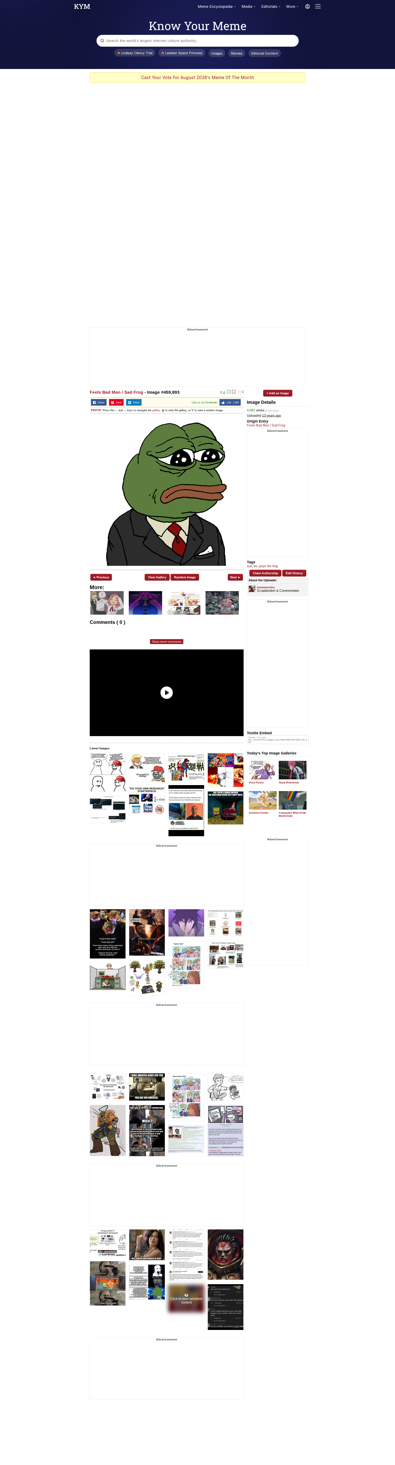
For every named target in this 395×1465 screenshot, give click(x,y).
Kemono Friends (258, 812)
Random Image (185, 577)
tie (255, 566)
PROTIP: (96, 410)
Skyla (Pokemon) (289, 782)
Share (100, 402)
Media (246, 6)
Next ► (235, 577)
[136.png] (167, 491)
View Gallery (157, 577)
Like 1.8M (232, 402)
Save (118, 402)
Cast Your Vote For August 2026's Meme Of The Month (197, 77)
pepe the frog (268, 566)
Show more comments (166, 641)
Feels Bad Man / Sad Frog (116, 392)
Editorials (269, 6)
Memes (236, 53)
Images (216, 53)
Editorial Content (264, 53)
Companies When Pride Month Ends (292, 814)
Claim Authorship (265, 573)
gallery (156, 410)
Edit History (294, 573)
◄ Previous (101, 577)
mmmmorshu (266, 587)
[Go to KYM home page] (82, 8)
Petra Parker (256, 782)
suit (249, 566)
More (290, 6)
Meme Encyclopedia (215, 6)
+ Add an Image (278, 393)
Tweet (135, 402)
